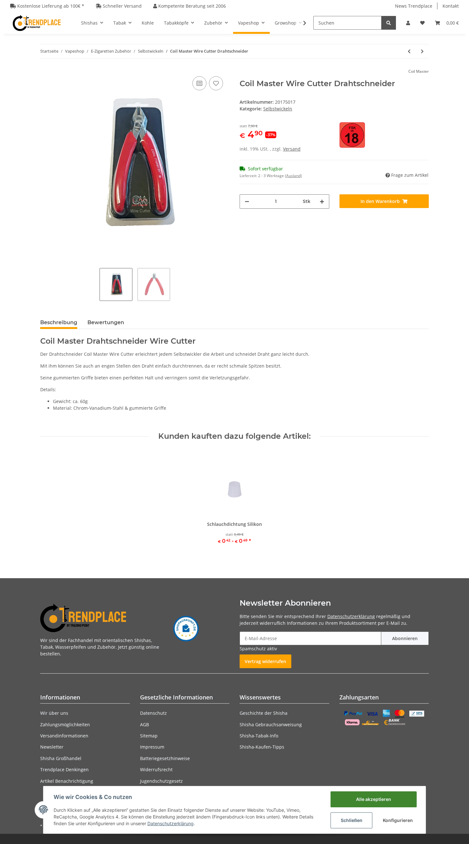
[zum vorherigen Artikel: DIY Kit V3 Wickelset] (409, 51)
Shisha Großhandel (60, 758)
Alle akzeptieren (373, 799)
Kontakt (451, 6)
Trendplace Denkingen (64, 769)
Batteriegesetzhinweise (165, 758)
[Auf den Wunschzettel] (216, 83)
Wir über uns (54, 713)
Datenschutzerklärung (351, 616)
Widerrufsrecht (156, 769)
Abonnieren (405, 638)
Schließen (351, 820)
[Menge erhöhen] (322, 201)
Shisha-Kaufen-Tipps (262, 747)
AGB (144, 724)
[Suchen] (388, 23)
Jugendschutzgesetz (161, 781)
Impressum (152, 747)
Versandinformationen (64, 736)
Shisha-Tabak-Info (259, 736)
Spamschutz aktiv (258, 649)
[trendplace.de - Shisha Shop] (37, 23)
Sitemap (149, 736)
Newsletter (51, 747)
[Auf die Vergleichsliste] (199, 83)
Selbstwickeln (277, 109)
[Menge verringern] (247, 201)
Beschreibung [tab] (58, 322)
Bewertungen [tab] (105, 322)
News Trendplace (413, 6)
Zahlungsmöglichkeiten (65, 724)
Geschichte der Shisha (263, 713)
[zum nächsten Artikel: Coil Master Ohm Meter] (422, 51)
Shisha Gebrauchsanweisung (271, 724)
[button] (408, 23)
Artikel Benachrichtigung (66, 781)
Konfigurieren (398, 820)
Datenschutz (153, 713)
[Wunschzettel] (422, 23)
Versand (292, 149)
